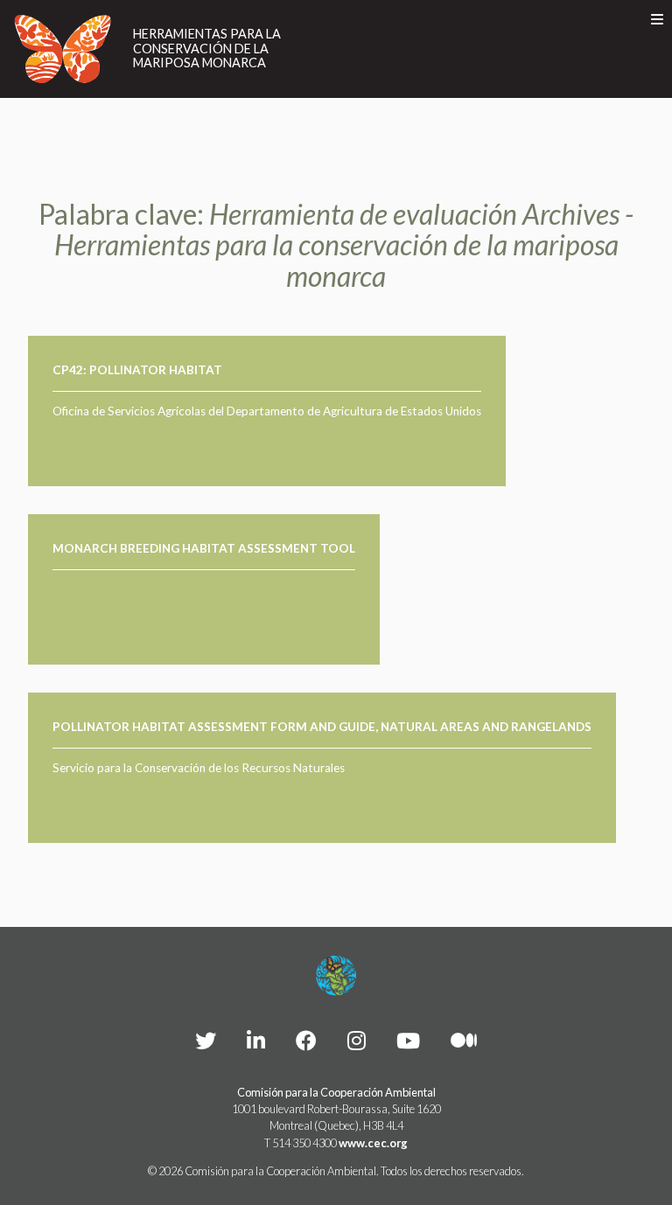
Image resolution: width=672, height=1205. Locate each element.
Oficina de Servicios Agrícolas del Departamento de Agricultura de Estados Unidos (266, 411)
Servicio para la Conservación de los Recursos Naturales (198, 768)
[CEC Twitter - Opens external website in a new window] (205, 1040)
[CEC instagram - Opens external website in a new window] (356, 1040)
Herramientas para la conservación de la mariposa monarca (207, 48)
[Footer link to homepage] (336, 976)
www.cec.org (373, 1143)
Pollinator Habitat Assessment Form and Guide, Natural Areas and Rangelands (322, 727)
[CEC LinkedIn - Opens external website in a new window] (256, 1040)
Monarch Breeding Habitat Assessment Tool (203, 548)
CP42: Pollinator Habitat (137, 370)
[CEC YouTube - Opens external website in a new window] (408, 1040)
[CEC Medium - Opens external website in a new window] (464, 1040)
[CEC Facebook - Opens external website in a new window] (306, 1040)
